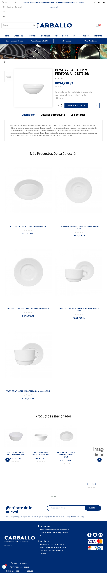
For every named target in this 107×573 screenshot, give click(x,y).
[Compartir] (55, 79)
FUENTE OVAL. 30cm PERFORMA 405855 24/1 (28, 226)
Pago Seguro (27, 571)
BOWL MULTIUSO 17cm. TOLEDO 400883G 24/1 (12, 455)
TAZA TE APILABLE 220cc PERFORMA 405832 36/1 (28, 391)
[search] (34, 25)
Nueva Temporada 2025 (40, 41)
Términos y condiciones (19, 567)
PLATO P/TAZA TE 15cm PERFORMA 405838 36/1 (28, 309)
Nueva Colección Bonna (15, 41)
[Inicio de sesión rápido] (92, 25)
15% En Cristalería (91, 41)
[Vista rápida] (26, 224)
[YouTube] (99, 2)
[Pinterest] (62, 79)
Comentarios (78, 115)
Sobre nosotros (12, 571)
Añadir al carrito (76, 105)
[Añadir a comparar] (97, 105)
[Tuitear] (58, 79)
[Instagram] (103, 2)
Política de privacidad (20, 563)
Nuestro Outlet (65, 41)
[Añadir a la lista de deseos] (91, 105)
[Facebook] (94, 2)
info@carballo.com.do (14, 7)
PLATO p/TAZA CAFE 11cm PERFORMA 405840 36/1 (79, 227)
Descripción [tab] (28, 115)
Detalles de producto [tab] (53, 115)
